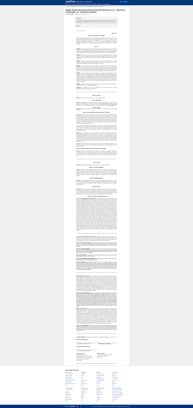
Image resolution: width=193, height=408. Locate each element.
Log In (121, 1)
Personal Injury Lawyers (69, 383)
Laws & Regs (93, 4)
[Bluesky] (77, 406)
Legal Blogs (98, 391)
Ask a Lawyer (74, 4)
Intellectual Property (100, 378)
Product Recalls (99, 394)
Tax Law (98, 383)
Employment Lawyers (69, 378)
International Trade (100, 380)
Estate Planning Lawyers (70, 380)
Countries (98, 399)
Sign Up (125, 1)
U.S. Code (67, 391)
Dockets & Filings (68, 399)
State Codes (83, 391)
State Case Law (84, 392)
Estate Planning (84, 380)
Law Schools (87, 4)
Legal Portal (101, 406)
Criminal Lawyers (68, 377)
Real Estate (98, 382)
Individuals (83, 372)
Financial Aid (114, 377)
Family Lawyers (68, 382)
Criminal (82, 375)
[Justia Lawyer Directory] (80, 406)
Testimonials (114, 399)
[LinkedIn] (70, 406)
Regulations (67, 392)
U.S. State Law (84, 388)
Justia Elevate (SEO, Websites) (117, 394)
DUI (81, 378)
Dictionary (114, 374)
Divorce (82, 377)
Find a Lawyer (68, 4)
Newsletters (99, 4)
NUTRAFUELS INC (81, 6)
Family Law (83, 382)
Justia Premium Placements (117, 392)
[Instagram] (74, 406)
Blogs (113, 382)
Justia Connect (95, 406)
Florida (82, 396)
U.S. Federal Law (69, 388)
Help (108, 406)
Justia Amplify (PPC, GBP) (116, 396)
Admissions (114, 375)
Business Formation (100, 374)
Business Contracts (74, 6)
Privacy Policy (118, 406)
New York (83, 397)
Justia (66, 6)
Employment (98, 377)
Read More (78, 25)
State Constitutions (84, 389)
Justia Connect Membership (117, 389)
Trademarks (98, 397)
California (83, 394)
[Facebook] (73, 406)
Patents (97, 396)
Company (105, 406)
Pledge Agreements (85, 14)
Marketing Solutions (106, 4)
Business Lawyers (68, 375)
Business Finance (77, 14)
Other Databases (100, 388)
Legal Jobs (98, 389)
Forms (69, 6)
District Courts (68, 397)
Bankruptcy (83, 374)
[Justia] (70, 2)
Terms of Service (113, 406)
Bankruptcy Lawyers (69, 374)
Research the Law (81, 4)
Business (98, 372)
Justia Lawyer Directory (116, 391)
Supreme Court (68, 394)
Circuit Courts (68, 396)
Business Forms (99, 392)
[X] (78, 406)
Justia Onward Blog (115, 397)
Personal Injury (84, 383)
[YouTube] (71, 406)
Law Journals (114, 380)
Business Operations (100, 375)
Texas (82, 399)
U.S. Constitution (68, 389)
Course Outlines (115, 378)
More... (66, 385)
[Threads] (76, 406)
